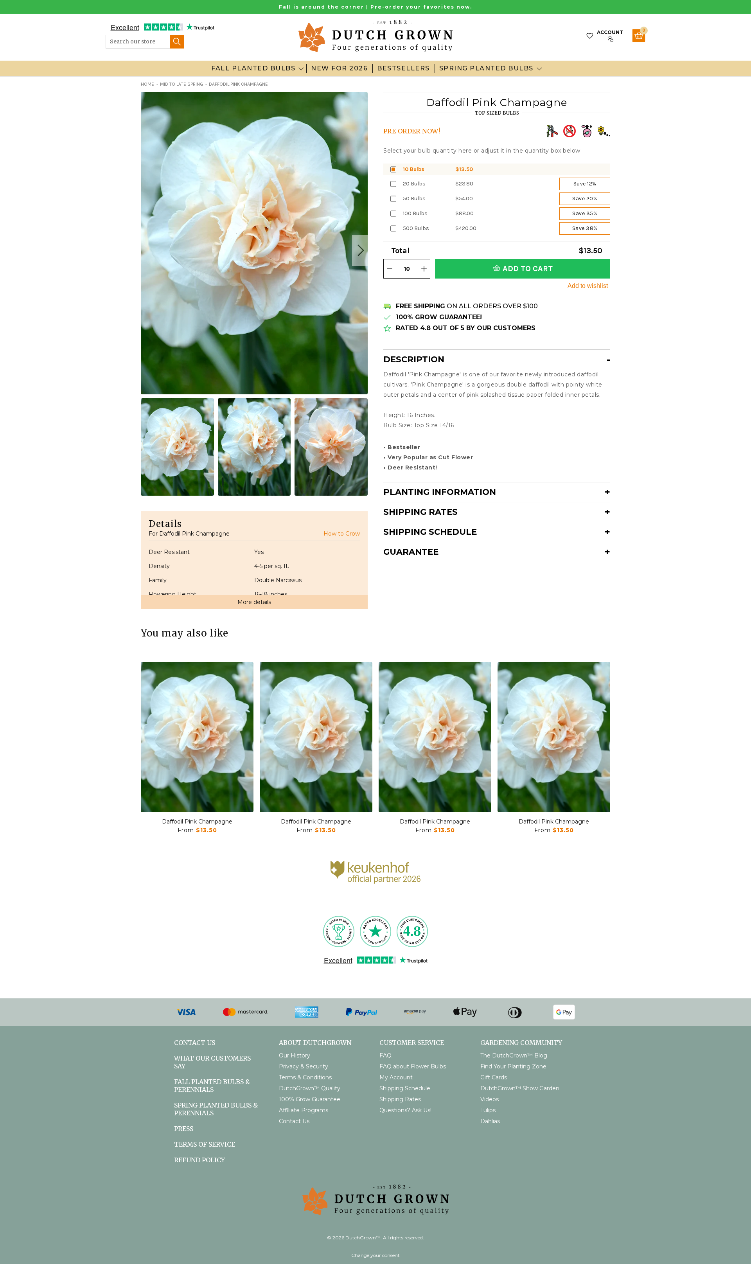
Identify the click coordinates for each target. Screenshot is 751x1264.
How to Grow (341, 533)
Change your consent (375, 1255)
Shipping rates (420, 512)
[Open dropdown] (301, 68)
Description (413, 359)
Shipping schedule (430, 532)
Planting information (439, 492)
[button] (360, 250)
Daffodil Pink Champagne (197, 821)
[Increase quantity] (424, 269)
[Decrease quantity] (389, 269)
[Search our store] (177, 42)
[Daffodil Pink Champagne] (197, 737)
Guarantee (410, 552)
